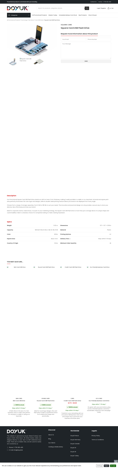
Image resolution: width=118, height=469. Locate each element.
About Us (51, 435)
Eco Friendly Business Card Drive (99, 401)
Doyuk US (73, 448)
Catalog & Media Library (55, 447)
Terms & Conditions (98, 440)
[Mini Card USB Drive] (19, 331)
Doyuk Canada (74, 444)
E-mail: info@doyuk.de (16, 450)
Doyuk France (74, 436)
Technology (24, 20)
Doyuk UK (73, 452)
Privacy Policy (96, 436)
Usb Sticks (31, 20)
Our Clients (51, 443)
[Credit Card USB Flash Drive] (72, 331)
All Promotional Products (13, 20)
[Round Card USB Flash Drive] (46, 331)
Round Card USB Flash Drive (45, 401)
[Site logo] (18, 8)
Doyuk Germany (75, 440)
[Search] (87, 8)
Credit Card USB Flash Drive (72, 401)
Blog (49, 439)
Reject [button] (106, 466)
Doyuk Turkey (74, 456)
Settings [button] (99, 466)
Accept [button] (113, 466)
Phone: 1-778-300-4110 (16, 447)
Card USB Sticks (39, 20)
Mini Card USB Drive (19, 401)
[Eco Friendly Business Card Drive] (99, 331)
